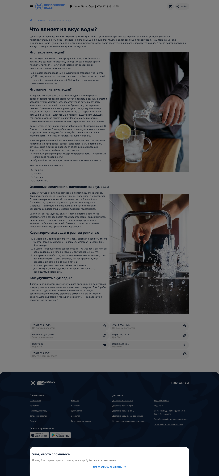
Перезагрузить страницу (109, 467)
